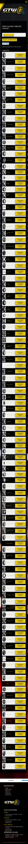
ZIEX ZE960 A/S (10, 759)
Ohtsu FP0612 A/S (10, 365)
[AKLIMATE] (4, 55)
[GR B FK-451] (4, 320)
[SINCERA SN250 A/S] (4, 530)
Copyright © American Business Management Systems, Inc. (14, 842)
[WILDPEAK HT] (4, 633)
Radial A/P (9, 421)
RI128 (8, 451)
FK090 (8, 259)
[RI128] (4, 451)
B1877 (8, 166)
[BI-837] (4, 177)
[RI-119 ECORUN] (4, 427)
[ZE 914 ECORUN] (4, 671)
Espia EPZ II (9, 220)
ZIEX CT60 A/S (10, 695)
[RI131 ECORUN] (4, 462)
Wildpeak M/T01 (10, 639)
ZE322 (8, 683)
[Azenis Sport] (4, 153)
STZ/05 (8, 569)
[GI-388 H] (4, 296)
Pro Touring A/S (10, 408)
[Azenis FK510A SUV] (4, 99)
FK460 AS (9, 271)
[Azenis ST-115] (4, 160)
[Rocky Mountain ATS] (4, 486)
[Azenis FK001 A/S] (4, 61)
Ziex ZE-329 (9, 720)
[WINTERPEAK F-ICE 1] (4, 664)
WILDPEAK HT (9, 633)
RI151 (8, 474)
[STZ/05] (3, 569)
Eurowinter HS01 (10, 226)
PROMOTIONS (8, 789)
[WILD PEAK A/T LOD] (4, 581)
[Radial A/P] (4, 421)
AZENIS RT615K (10, 124)
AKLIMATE (9, 55)
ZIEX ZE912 (9, 746)
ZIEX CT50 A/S (10, 689)
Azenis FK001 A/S (10, 61)
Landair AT (9, 339)
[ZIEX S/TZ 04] (4, 707)
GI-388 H (8, 296)
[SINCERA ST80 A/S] (4, 555)
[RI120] (4, 439)
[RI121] (4, 445)
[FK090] (4, 259)
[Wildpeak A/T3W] (4, 601)
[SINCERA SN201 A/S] (3, 524)
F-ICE (8, 252)
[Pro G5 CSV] (4, 397)
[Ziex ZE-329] (4, 720)
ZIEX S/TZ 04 (9, 707)
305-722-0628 (8, 815)
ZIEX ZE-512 (9, 734)
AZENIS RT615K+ (10, 130)
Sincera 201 (9, 505)
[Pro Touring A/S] (4, 408)
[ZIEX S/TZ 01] (4, 701)
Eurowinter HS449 (10, 246)
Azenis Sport (9, 153)
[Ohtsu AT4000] (3, 359)
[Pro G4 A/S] (4, 390)
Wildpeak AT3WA (10, 608)
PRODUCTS (7, 790)
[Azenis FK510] (4, 93)
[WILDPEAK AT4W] (4, 614)
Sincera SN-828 (10, 517)
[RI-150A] (4, 433)
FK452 (8, 265)
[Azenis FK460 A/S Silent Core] (4, 87)
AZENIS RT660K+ (10, 147)
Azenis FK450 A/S (10, 68)
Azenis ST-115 (9, 160)
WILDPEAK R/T (10, 645)
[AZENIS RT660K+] (4, 147)
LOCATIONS (8, 793)
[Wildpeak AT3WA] (4, 607)
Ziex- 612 (8, 766)
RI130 (8, 457)
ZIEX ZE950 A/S (10, 753)
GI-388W (8, 309)
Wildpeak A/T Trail (10, 595)
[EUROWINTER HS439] (4, 239)
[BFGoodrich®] (25, 780)
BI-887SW (9, 189)
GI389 (8, 315)
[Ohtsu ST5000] (3, 384)
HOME (6, 788)
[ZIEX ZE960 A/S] (4, 759)
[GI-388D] (4, 302)
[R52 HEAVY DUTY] (3, 414)
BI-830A (8, 172)
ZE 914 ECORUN (10, 671)
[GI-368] (4, 284)
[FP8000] (4, 278)
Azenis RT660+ (10, 142)
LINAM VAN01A (10, 352)
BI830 (8, 195)
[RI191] (4, 480)
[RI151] (4, 474)
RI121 (8, 445)
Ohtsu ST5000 (9, 384)
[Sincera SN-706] (4, 511)
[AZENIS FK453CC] (3, 81)
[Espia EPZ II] (4, 219)
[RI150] (4, 468)
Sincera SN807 (10, 543)
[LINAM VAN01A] (4, 352)
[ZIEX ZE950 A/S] (3, 753)
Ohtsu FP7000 (10, 371)
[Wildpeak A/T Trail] (4, 594)
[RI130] (4, 457)
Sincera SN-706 (10, 511)
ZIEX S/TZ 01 (9, 701)
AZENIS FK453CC (10, 81)
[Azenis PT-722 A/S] (4, 118)
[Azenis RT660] (4, 136)
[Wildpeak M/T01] (4, 639)
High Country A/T (10, 326)
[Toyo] (8, 780)
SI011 (8, 499)
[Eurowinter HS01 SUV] (4, 233)
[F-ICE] (4, 252)
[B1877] (4, 166)
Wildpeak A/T (9, 588)
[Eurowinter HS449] (4, 246)
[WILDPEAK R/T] (4, 645)
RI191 (8, 480)
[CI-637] (4, 207)
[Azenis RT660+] (4, 142)
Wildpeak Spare (10, 658)
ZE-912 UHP (9, 677)
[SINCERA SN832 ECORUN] (4, 549)
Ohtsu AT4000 (10, 359)
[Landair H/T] (3, 346)
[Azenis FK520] (4, 111)
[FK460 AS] (4, 271)
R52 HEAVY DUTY (10, 414)
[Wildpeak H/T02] (4, 626)
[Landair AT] (4, 339)
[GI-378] (4, 290)
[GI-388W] (4, 309)
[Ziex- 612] (4, 766)
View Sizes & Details (20, 55)
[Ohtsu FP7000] (3, 371)
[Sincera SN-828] (4, 517)
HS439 (8, 333)
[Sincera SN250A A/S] (4, 537)
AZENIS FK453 (10, 74)
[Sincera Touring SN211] (3, 562)
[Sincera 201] (3, 505)
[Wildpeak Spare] (4, 658)
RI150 (8, 468)
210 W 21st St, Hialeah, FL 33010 (13, 819)
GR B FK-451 (9, 320)
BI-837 (8, 177)
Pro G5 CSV (9, 397)
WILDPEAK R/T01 (10, 652)
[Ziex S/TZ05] (3, 714)
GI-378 (8, 290)
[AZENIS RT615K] (4, 124)
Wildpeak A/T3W (10, 601)
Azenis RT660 (9, 136)
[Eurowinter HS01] (4, 226)
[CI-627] (4, 201)
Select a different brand (10, 39)
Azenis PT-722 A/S (10, 118)
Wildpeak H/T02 (10, 627)
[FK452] (4, 265)
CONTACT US (8, 794)
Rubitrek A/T (9, 492)
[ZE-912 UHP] (4, 677)
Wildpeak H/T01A (10, 620)
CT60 (8, 213)
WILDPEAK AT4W (10, 614)
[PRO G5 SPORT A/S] (4, 402)
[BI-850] (4, 183)
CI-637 (8, 207)
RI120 (8, 439)
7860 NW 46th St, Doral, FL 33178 (13, 814)
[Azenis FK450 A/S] (4, 68)
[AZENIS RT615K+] (4, 130)
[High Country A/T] (3, 326)
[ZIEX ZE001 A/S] (3, 740)
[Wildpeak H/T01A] (4, 620)
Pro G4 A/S (9, 390)
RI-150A (8, 433)
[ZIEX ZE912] (4, 746)
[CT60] (3, 213)
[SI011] (4, 499)
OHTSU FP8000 (10, 377)
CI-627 (8, 201)
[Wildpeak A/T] (4, 588)
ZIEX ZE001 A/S (10, 740)
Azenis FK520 (9, 111)
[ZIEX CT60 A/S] (3, 695)
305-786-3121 (8, 822)
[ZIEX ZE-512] (4, 734)
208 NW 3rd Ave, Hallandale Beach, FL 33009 (14, 827)
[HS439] (4, 333)
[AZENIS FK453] (3, 74)
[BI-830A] (4, 172)
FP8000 (8, 278)
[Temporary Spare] (4, 575)
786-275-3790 (8, 830)
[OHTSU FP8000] (4, 377)
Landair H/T (9, 346)
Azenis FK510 (9, 93)
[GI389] (4, 315)
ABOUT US (7, 792)
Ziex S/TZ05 (9, 714)
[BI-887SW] (4, 189)
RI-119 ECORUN (10, 427)
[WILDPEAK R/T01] (4, 652)
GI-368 (8, 284)
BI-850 (8, 183)
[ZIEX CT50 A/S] (4, 689)
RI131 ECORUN (10, 462)
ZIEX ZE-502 (9, 727)
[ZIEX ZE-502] (4, 727)
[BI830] (4, 195)
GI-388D (8, 302)
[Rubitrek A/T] (4, 492)
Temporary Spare (10, 575)
